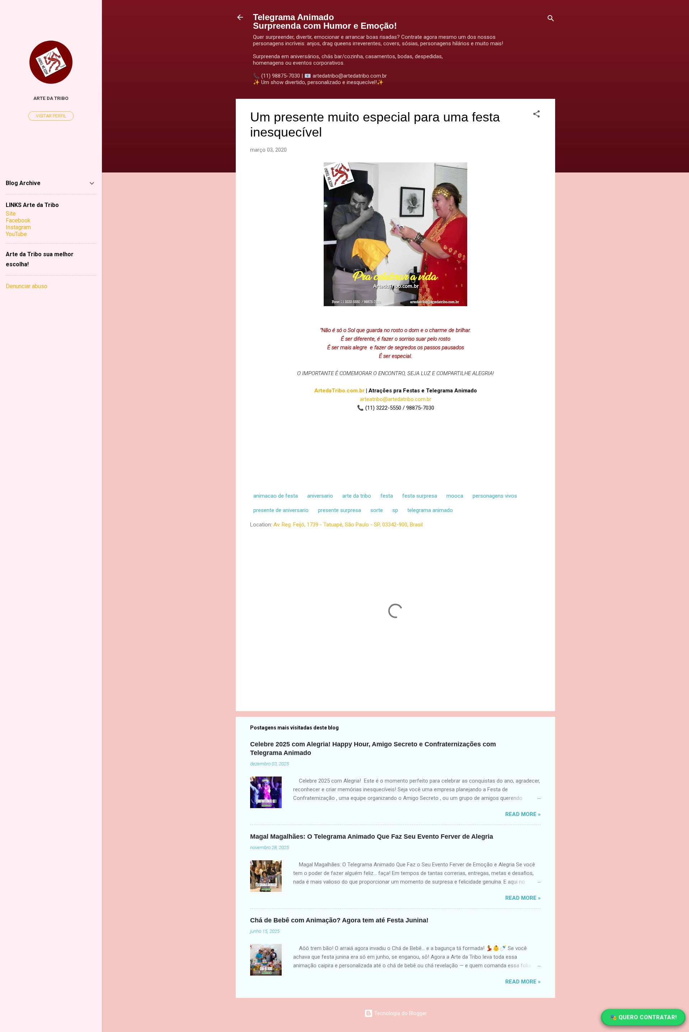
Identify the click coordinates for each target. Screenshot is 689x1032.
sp (395, 510)
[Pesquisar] (551, 20)
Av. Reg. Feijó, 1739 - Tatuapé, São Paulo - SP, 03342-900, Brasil (348, 524)
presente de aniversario (281, 510)
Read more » (523, 814)
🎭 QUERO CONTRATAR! (643, 1017)
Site (11, 213)
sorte (376, 510)
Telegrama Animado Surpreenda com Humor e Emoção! (325, 21)
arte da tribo (356, 496)
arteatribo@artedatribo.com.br (395, 399)
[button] (536, 115)
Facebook (18, 220)
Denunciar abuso (26, 286)
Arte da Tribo (51, 98)
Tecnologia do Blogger (400, 1013)
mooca (454, 496)
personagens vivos (495, 496)
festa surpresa (419, 496)
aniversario (320, 496)
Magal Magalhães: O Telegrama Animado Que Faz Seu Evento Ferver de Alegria (371, 836)
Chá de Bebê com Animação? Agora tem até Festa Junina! (339, 920)
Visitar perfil (51, 116)
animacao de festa (275, 496)
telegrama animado (430, 510)
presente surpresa (339, 510)
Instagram (18, 227)
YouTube (16, 234)
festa (386, 496)
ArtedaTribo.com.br (339, 390)
